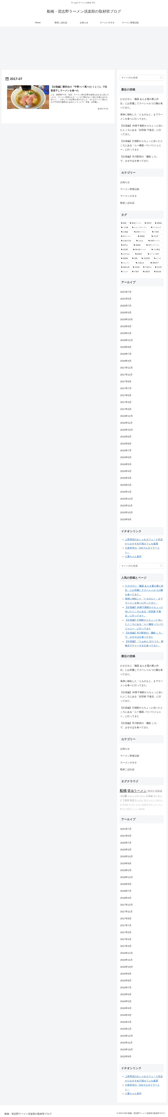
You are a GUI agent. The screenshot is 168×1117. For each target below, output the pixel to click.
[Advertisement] (84, 48)
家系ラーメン (136, 800)
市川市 (132, 805)
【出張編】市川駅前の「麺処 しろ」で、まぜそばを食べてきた (139, 158)
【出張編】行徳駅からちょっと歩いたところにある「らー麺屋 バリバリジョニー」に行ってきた (141, 145)
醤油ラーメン (137, 790)
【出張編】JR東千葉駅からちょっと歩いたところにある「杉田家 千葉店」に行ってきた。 (141, 130)
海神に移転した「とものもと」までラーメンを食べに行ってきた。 (141, 116)
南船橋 (145, 805)
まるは (138, 805)
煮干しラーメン (155, 805)
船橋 (123, 791)
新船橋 (142, 809)
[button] (161, 77)
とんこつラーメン (136, 796)
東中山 (123, 809)
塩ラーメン (149, 800)
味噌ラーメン (132, 809)
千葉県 (126, 800)
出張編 (149, 796)
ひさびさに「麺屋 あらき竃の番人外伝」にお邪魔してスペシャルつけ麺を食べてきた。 (141, 103)
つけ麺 (123, 795)
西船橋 (158, 791)
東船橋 (125, 805)
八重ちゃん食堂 (133, 556)
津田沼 (150, 791)
